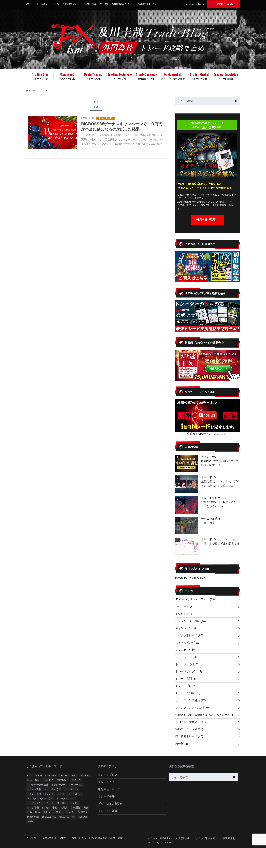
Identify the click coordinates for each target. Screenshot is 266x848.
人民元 (64, 807)
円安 (86, 807)
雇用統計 (82, 816)
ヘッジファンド (35, 803)
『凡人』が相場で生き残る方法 (220, 543)
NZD (74, 775)
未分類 (181, 743)
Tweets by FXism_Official (190, 577)
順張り (30, 821)
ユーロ (50, 803)
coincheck (50, 775)
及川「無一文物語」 (190, 721)
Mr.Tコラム (184, 606)
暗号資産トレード (146, 76)
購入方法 (64, 816)
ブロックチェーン (65, 798)
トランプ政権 (34, 793)
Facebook (188, 4)
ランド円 (74, 803)
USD (37, 780)
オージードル (76, 784)
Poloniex (85, 775)
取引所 (46, 812)
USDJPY (48, 780)
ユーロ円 (61, 803)
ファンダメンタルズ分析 (173, 76)
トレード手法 (120, 76)
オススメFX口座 (67, 76)
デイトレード (186, 657)
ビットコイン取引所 (190, 700)
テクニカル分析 (210, 518)
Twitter (201, 4)
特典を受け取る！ (207, 219)
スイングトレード (189, 635)
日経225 (70, 812)
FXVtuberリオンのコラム (195, 599)
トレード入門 (93, 76)
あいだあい (184, 613)
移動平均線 (33, 816)
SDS (29, 780)
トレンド (49, 793)
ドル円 (60, 793)
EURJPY (64, 775)
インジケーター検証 (190, 621)
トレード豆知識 (225, 76)
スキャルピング (187, 642)
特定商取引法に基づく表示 (107, 838)
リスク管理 (33, 807)
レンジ (45, 807)
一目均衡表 (208, 522)
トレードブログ (40, 76)
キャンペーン (209, 456)
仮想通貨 (75, 807)
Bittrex (38, 775)
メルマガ (31, 838)
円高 (29, 812)
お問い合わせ (225, 3)
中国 (54, 807)
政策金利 (58, 812)
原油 (37, 812)
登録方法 (83, 812)
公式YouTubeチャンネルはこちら (207, 433)
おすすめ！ (62, 780)
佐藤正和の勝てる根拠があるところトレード (204, 714)
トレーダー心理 (199, 76)
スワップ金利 (34, 789)
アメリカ (76, 780)
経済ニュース (49, 816)
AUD (29, 775)
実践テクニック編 (189, 729)
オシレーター (58, 784)
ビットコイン (75, 793)
